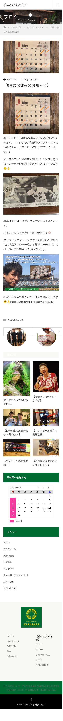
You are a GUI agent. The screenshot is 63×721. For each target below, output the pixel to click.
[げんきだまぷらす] (26, 5)
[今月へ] (43, 488)
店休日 (39, 660)
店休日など (8, 582)
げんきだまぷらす (30, 80)
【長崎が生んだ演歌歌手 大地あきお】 (15, 432)
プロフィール (9, 549)
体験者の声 (8, 569)
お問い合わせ (9, 588)
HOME (6, 542)
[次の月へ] (50, 488)
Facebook (30, 698)
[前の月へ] (37, 488)
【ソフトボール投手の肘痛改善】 (45, 432)
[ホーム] (4, 26)
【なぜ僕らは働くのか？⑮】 (43, 398)
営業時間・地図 (43, 655)
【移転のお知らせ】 (44, 638)
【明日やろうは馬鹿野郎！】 (15, 463)
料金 (9, 651)
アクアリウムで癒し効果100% (15, 402)
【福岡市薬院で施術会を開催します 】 (45, 463)
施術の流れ (8, 555)
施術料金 (7, 562)
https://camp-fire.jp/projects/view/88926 (31, 301)
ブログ (39, 644)
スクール (40, 649)
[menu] (57, 5)
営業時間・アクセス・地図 (15, 575)
